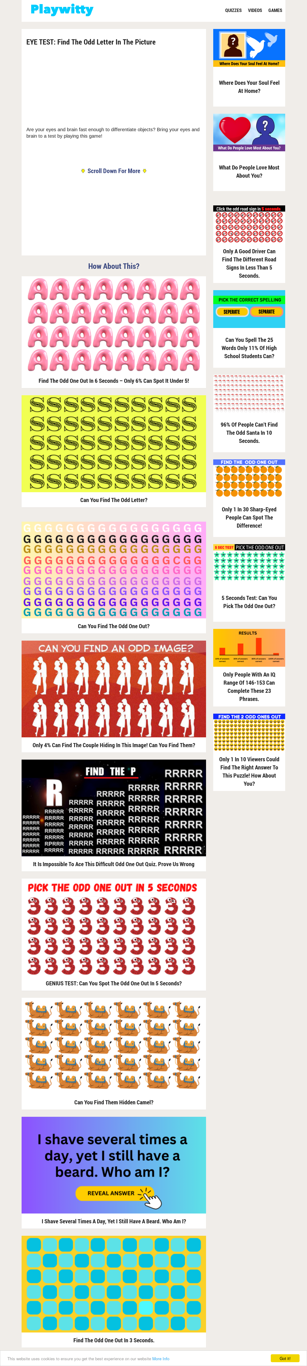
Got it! (285, 1358)
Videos (255, 10)
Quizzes (233, 10)
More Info (160, 1358)
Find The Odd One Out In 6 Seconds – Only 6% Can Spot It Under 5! (114, 380)
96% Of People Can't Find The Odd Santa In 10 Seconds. (249, 433)
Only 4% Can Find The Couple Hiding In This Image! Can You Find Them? (114, 745)
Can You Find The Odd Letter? (114, 500)
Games (275, 10)
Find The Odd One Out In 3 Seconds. (113, 1340)
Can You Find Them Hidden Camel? (114, 1102)
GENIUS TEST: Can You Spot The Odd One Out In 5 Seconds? (114, 983)
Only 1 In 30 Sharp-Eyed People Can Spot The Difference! (249, 517)
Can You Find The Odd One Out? (114, 626)
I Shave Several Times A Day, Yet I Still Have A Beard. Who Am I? (114, 1221)
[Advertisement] (113, 85)
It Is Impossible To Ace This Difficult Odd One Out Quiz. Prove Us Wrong (114, 864)
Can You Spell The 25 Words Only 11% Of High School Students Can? (249, 348)
